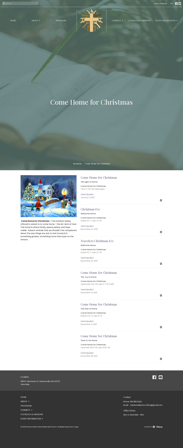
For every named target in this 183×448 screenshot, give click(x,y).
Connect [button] (25, 410)
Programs (61, 20)
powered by (152, 429)
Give (171, 3)
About (34, 20)
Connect (116, 20)
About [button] (24, 401)
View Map (25, 384)
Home (13, 20)
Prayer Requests (160, 3)
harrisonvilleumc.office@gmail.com (146, 405)
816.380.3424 (136, 401)
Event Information (165, 20)
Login (76, 427)
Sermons (77, 163)
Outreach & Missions (139, 20)
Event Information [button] (31, 418)
